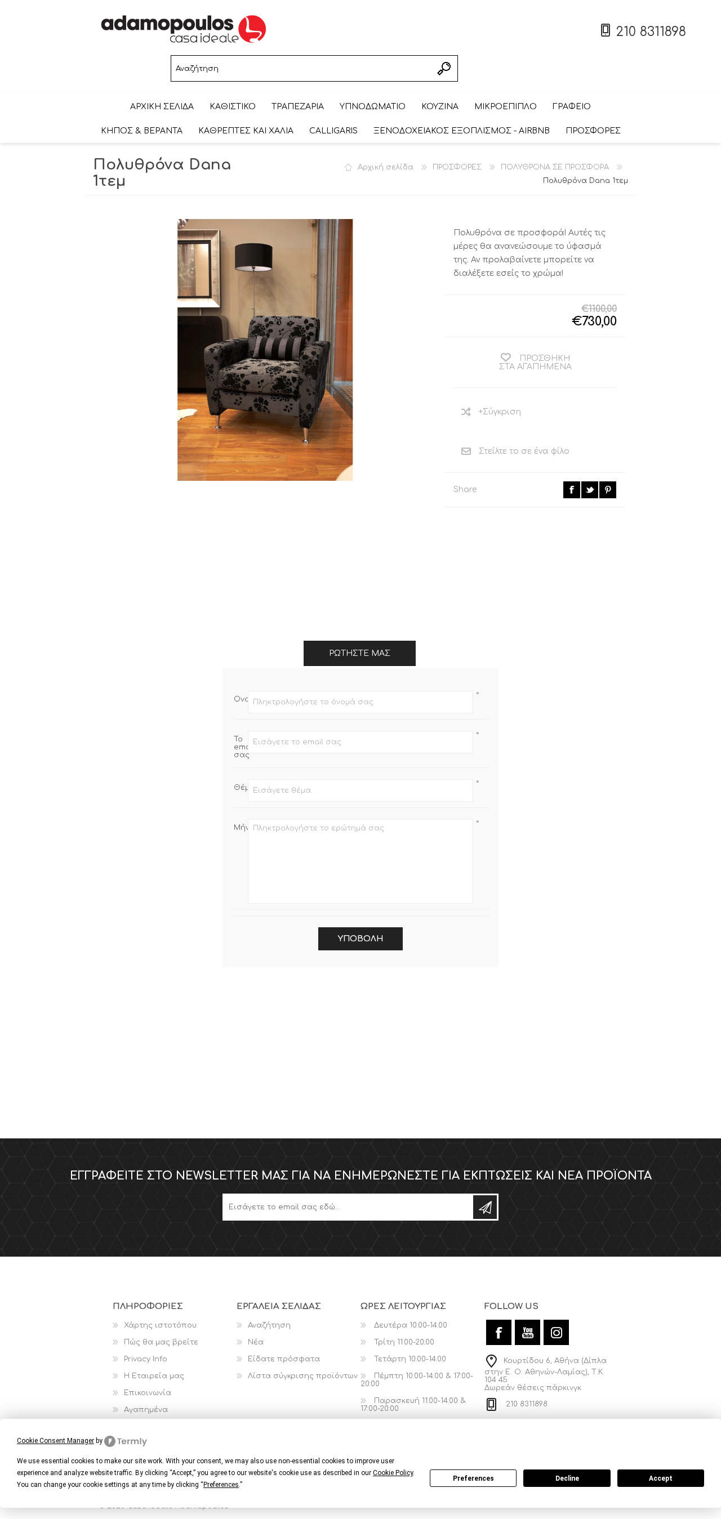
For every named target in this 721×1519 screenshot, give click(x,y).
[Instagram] (556, 1332)
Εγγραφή (485, 1207)
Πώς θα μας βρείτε (161, 1342)
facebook (571, 489)
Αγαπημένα (146, 1410)
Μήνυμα (241, 828)
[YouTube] (527, 1332)
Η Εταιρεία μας (154, 1376)
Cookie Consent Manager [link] (55, 1441)
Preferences (473, 1478)
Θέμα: (241, 788)
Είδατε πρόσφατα (284, 1359)
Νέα (256, 1342)
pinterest (607, 489)
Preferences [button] (221, 1485)
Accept (661, 1478)
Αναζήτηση (444, 68)
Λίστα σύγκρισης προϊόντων (303, 1376)
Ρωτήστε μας (359, 653)
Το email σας (241, 747)
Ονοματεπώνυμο (241, 699)
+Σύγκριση (500, 412)
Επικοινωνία (147, 1393)
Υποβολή (360, 939)
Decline (567, 1478)
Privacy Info (145, 1359)
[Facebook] (498, 1332)
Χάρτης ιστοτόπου (160, 1325)
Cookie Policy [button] (393, 1473)
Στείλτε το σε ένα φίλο (524, 451)
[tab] (360, 653)
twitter (589, 489)
